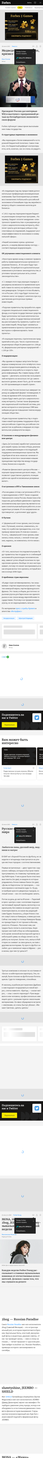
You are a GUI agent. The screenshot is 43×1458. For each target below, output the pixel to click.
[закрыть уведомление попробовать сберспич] (33, 52)
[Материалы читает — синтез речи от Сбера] (33, 46)
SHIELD (9, 1396)
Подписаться (9, 725)
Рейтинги (28, 7)
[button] (40, 2)
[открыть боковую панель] (35, 2)
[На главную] (6, 3)
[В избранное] (40, 46)
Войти (29, 3)
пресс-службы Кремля (25, 608)
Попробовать (20, 62)
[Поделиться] (37, 46)
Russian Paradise (14, 1324)
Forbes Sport (7, 768)
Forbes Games (13, 7)
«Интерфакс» (16, 611)
